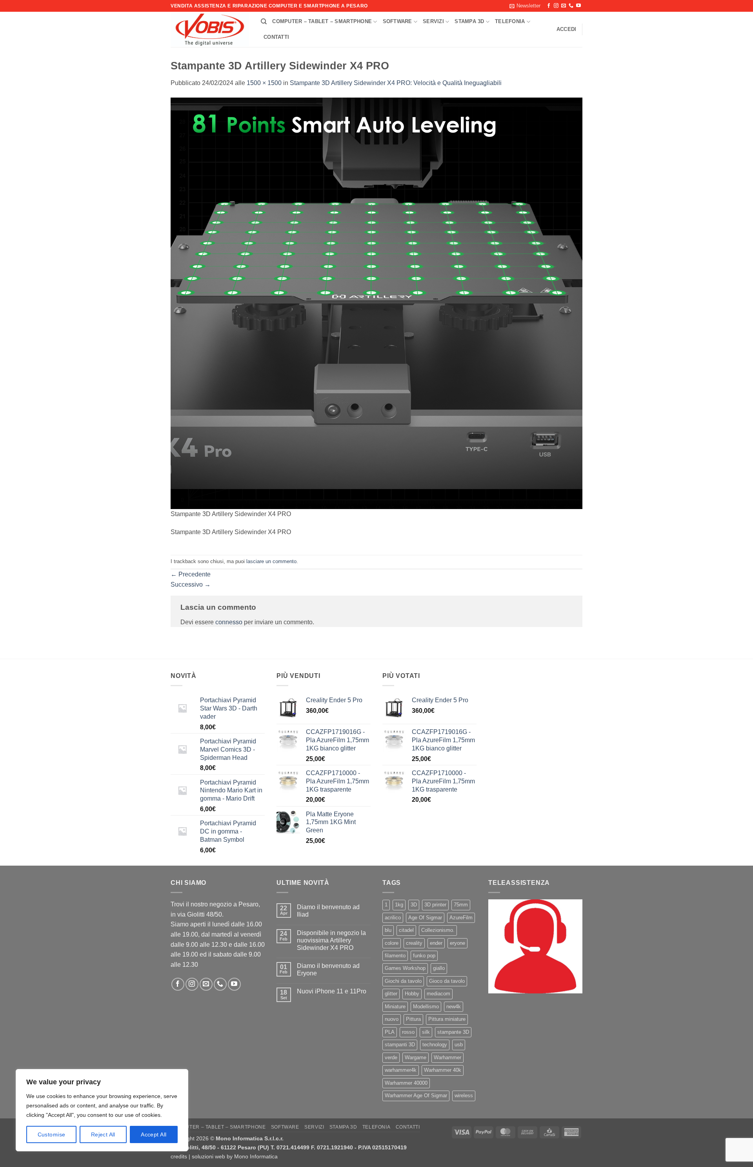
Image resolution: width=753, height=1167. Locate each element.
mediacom (438, 994)
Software (397, 21)
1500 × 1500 (264, 83)
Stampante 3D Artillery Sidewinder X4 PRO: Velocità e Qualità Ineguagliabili (396, 83)
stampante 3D (453, 1032)
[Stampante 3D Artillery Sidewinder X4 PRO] (376, 302)
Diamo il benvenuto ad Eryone (328, 969)
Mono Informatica (256, 1156)
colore (391, 943)
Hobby (412, 994)
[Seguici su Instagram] (556, 6)
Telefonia (510, 21)
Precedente (191, 574)
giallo (439, 968)
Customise (51, 1134)
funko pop (424, 956)
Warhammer (447, 1057)
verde (391, 1057)
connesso (228, 622)
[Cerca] (264, 21)
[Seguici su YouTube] (578, 6)
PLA (390, 1032)
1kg (399, 905)
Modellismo (426, 1006)
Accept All (153, 1134)
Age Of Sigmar (425, 918)
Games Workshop (405, 968)
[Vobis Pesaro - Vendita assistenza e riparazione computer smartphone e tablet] (210, 30)
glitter (391, 994)
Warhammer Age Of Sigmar (416, 1095)
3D (414, 905)
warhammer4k (401, 1070)
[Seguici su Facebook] (548, 6)
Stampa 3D (469, 21)
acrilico (393, 918)
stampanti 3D (400, 1044)
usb (459, 1044)
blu (388, 930)
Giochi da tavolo (403, 981)
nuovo (391, 1019)
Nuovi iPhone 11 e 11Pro (331, 991)
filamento (395, 956)
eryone (457, 943)
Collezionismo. (438, 930)
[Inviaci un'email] (563, 6)
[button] (524, 6)
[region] (102, 1110)
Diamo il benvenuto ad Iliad (328, 911)
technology (434, 1044)
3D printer (435, 905)
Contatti (276, 37)
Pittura (413, 1019)
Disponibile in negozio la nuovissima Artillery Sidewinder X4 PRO (331, 940)
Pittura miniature (447, 1019)
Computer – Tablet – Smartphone (322, 21)
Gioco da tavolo (447, 981)
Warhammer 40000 (406, 1083)
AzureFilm (461, 918)
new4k (453, 1006)
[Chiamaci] (571, 6)
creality (414, 943)
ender (436, 943)
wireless (464, 1095)
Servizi (433, 21)
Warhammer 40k (442, 1070)
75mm (461, 905)
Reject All (103, 1134)
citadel (406, 930)
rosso (408, 1032)
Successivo (191, 584)
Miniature (395, 1006)
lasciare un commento (271, 561)
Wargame (415, 1057)
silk (426, 1032)
